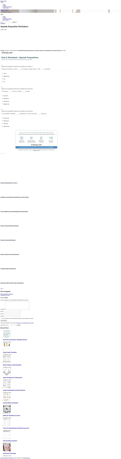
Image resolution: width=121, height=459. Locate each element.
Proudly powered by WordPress (7, 457)
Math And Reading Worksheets (7, 294)
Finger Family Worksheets (10, 352)
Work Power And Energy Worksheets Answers (15, 339)
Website (2, 316)
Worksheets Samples (5, 10)
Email (2, 313)
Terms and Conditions (7, 6)
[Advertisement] (38, 39)
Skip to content (3, 1)
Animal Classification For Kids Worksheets (14, 390)
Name (2, 311)
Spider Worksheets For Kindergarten (12, 377)
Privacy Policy (6, 7)
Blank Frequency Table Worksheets (12, 365)
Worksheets (3, 23)
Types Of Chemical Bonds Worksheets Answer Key (16, 428)
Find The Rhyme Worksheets (10, 402)
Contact (4, 5)
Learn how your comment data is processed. (25, 322)
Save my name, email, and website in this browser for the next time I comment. (17, 318)
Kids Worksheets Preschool (10, 440)
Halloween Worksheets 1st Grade (11, 415)
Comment (3, 309)
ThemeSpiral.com (26, 457)
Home (4, 4)
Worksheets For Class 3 (5, 295)
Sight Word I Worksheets (9, 453)
